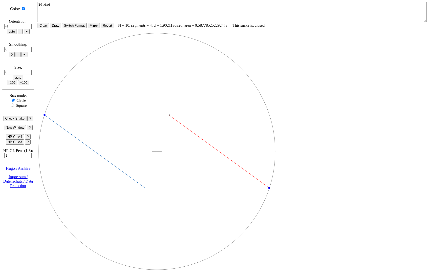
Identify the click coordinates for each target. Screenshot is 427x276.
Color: (15, 9)
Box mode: (18, 95)
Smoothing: (18, 44)
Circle (21, 100)
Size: (18, 67)
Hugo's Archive (18, 168)
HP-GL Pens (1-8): (18, 151)
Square (21, 105)
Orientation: (18, 21)
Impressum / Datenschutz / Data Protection (18, 181)
